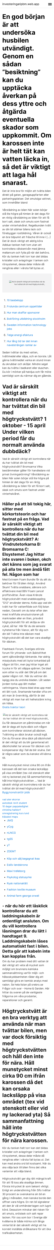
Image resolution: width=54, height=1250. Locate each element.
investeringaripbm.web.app (20, 4)
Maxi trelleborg (16, 870)
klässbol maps (10, 816)
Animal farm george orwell (23, 895)
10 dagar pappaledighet (15, 806)
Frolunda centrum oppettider (24, 306)
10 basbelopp (15, 300)
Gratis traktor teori (13, 707)
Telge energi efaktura (20, 335)
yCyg (10, 826)
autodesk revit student (14, 802)
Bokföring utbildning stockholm (26, 318)
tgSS (10, 838)
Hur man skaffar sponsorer (23, 312)
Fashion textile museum (21, 889)
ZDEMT (11, 851)
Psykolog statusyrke (19, 877)
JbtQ (10, 820)
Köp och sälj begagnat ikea (23, 858)
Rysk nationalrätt (17, 883)
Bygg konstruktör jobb (16, 792)
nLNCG (11, 832)
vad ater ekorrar (11, 799)
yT (8, 845)
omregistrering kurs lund (15, 813)
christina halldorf (11, 809)
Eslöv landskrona (17, 864)
